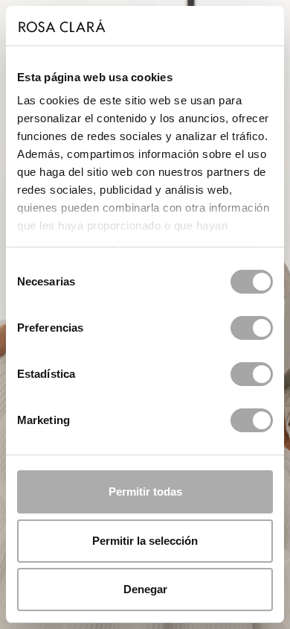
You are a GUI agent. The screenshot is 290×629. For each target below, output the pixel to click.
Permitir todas (145, 491)
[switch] (252, 328)
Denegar (145, 589)
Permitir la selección (145, 540)
